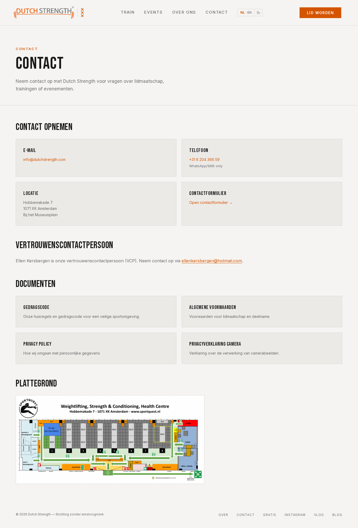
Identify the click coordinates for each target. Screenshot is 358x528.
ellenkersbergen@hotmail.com (212, 260)
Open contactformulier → (211, 202)
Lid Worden (320, 12)
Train (128, 12)
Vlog (319, 515)
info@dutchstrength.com (44, 159)
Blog (337, 515)
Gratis (269, 515)
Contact (216, 12)
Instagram (295, 515)
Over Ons (184, 12)
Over (223, 515)
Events (153, 12)
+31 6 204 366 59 (204, 159)
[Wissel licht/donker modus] (258, 12)
